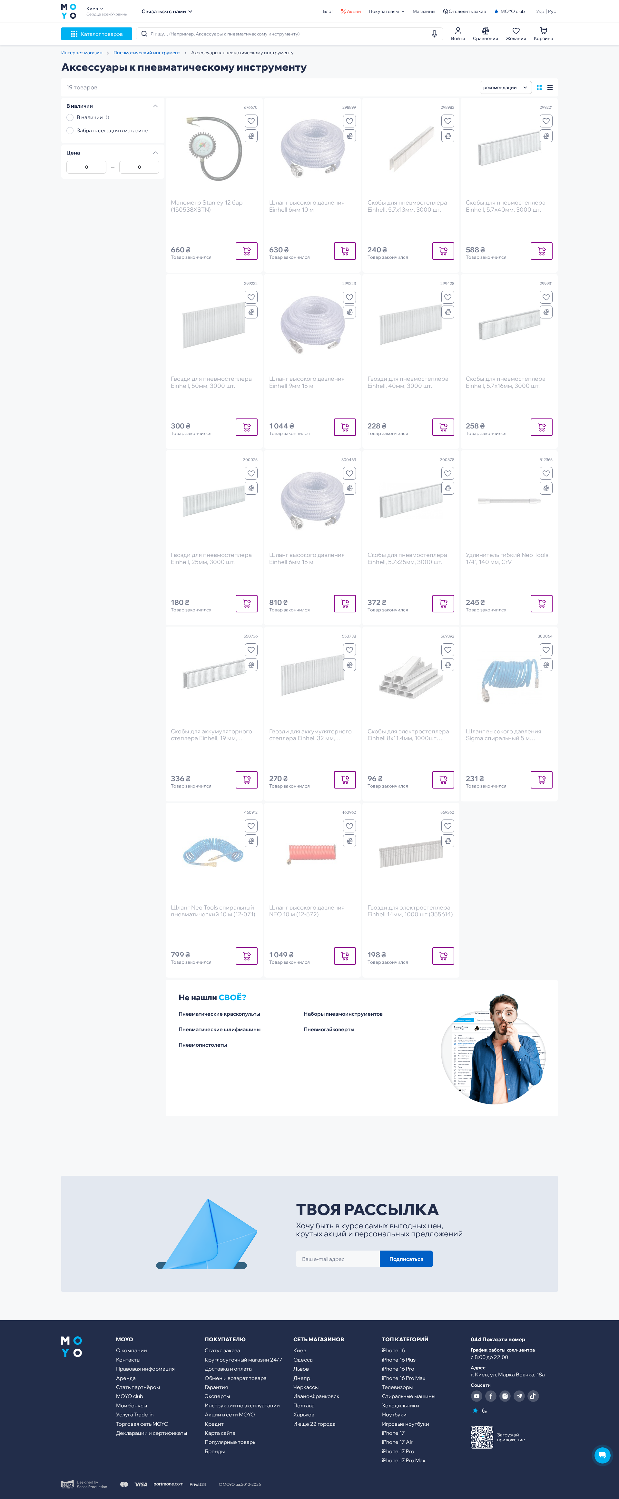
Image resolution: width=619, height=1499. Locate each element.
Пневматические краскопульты (219, 1014)
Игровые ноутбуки (405, 1424)
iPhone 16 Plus (399, 1359)
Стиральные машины (408, 1396)
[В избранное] (251, 121)
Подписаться (406, 1259)
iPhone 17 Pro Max (403, 1460)
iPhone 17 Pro (398, 1451)
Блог (328, 11)
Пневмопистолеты (203, 1044)
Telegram (519, 1396)
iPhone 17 (393, 1433)
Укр (540, 11)
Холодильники (400, 1405)
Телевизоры (397, 1387)
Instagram (505, 1396)
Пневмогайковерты (329, 1029)
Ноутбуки (394, 1414)
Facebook (490, 1396)
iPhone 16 (393, 1350)
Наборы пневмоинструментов (343, 1014)
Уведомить (247, 251)
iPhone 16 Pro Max (403, 1378)
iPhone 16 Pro (398, 1368)
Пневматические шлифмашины (219, 1029)
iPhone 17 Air (397, 1442)
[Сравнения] (251, 135)
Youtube (476, 1396)
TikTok (533, 1396)
